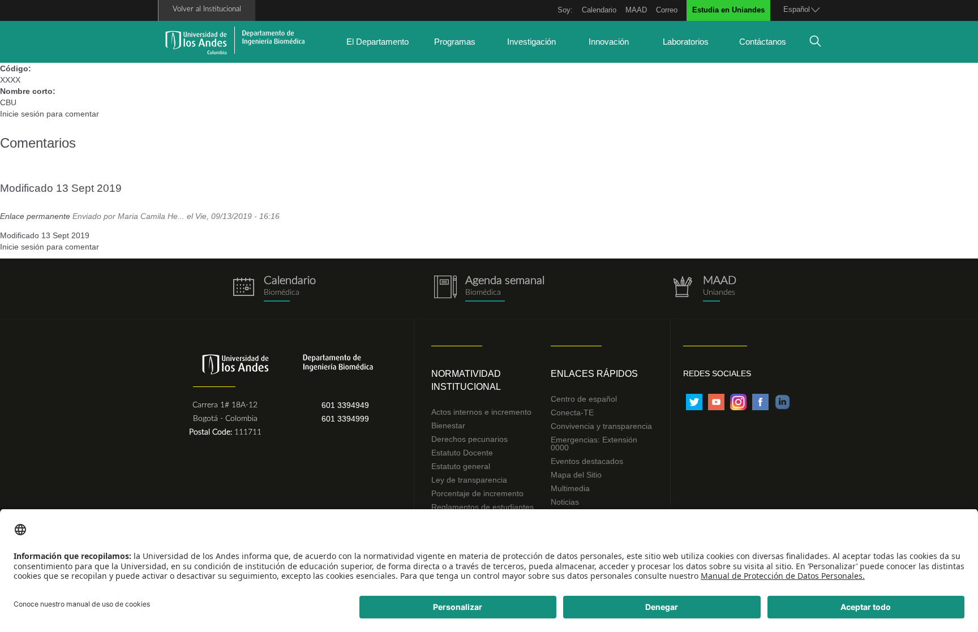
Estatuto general (460, 466)
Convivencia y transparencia (601, 426)
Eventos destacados (587, 461)
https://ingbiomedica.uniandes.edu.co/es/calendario (273, 289)
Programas (454, 41)
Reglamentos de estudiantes (482, 507)
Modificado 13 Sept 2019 (61, 188)
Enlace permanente (35, 216)
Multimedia (570, 488)
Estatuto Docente (462, 453)
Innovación (609, 41)
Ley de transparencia (469, 480)
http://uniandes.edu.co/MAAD (704, 289)
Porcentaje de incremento (477, 493)
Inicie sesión (22, 113)
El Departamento (377, 41)
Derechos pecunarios (469, 439)
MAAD (636, 10)
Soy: (565, 10)
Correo (666, 10)
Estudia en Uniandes (728, 10)
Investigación (531, 41)
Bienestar (448, 425)
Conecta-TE (572, 412)
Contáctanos (762, 41)
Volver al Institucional (207, 9)
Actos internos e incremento (481, 412)
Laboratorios (686, 41)
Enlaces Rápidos (594, 374)
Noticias (565, 502)
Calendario (599, 10)
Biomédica (483, 292)
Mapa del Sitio (576, 475)
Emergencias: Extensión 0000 (594, 444)
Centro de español (584, 399)
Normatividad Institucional (466, 380)
